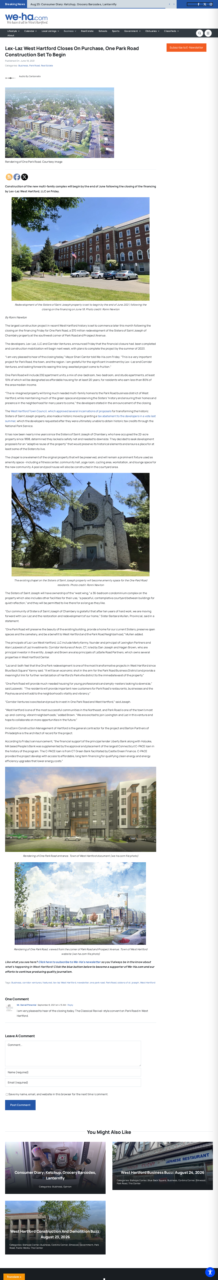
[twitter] (205, 4)
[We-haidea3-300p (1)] (26, 14)
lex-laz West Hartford (64, 982)
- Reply (69, 1004)
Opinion (67, 1186)
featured (47, 982)
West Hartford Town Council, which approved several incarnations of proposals (61, 411)
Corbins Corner (186, 1180)
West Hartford (147, 982)
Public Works (23, 1247)
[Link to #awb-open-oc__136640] (208, 33)
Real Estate (47, 65)
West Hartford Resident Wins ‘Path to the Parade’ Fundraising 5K (79, 4)
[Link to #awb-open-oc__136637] (199, 33)
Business (23, 65)
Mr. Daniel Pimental (26, 1004)
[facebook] (198, 4)
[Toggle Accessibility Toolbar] (210, 1272)
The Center (134, 1183)
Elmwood (201, 1180)
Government (86, 1244)
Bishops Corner (138, 1180)
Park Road (34, 65)
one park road (97, 982)
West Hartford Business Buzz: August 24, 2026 (162, 1172)
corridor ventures (32, 982)
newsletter (83, 982)
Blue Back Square (157, 1180)
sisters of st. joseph (128, 982)
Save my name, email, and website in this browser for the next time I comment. (58, 1094)
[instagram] (211, 4)
